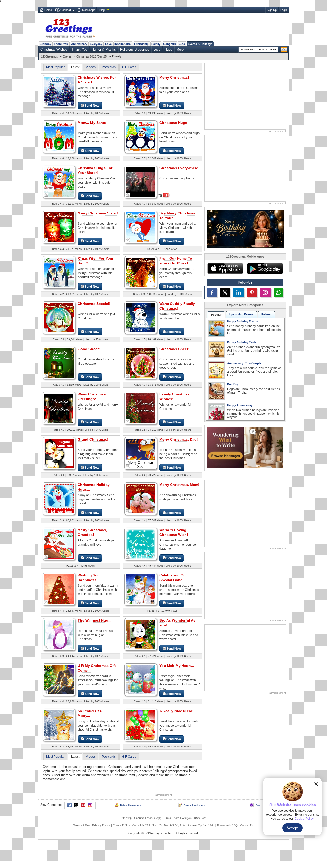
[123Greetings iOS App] (225, 268)
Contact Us (247, 825)
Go (284, 49)
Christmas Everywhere (178, 168)
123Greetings (49, 56)
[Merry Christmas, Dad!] (140, 453)
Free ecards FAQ (227, 825)
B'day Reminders (130, 805)
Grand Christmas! (93, 439)
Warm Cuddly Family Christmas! (177, 306)
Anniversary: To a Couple (244, 363)
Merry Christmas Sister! (98, 213)
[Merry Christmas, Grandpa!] (59, 543)
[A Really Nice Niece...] (140, 724)
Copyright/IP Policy (144, 825)
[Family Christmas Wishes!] (140, 408)
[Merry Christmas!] (140, 91)
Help (211, 825)
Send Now (92, 105)
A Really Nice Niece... (177, 711)
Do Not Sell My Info (172, 825)
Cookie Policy (121, 825)
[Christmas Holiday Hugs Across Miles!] (59, 498)
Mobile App (88, 10)
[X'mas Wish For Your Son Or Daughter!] (59, 272)
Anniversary (79, 44)
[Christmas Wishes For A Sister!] (59, 91)
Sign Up (272, 10)
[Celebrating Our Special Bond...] (140, 589)
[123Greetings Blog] (245, 447)
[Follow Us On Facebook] (212, 292)
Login (283, 10)
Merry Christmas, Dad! (178, 439)
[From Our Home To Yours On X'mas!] (140, 272)
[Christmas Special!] (59, 317)
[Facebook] (69, 805)
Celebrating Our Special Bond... (173, 577)
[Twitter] (76, 805)
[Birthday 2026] (245, 228)
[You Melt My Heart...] (140, 679)
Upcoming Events (241, 314)
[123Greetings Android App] (265, 268)
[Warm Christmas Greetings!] (59, 408)
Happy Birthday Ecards (242, 321)
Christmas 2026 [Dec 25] (91, 56)
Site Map (126, 817)
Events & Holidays (200, 44)
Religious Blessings (134, 49)
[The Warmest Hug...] (59, 634)
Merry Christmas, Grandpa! (92, 532)
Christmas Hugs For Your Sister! (95, 170)
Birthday (45, 44)
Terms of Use (81, 825)
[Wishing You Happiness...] (59, 589)
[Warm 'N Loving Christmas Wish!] (140, 543)
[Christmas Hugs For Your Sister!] (59, 181)
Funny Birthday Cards (242, 342)
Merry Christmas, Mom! (179, 485)
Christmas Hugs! (174, 123)
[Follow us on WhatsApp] (278, 292)
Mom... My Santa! (93, 123)
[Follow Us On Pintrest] (252, 292)
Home (48, 10)
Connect (65, 10)
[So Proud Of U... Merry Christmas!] (59, 724)
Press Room (171, 817)
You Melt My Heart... (176, 666)
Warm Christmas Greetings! (92, 396)
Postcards (109, 67)
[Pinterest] (83, 805)
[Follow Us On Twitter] (225, 292)
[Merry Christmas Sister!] (59, 227)
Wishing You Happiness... (89, 577)
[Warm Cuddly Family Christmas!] (140, 317)
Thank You (61, 44)
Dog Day (233, 384)
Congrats (169, 44)
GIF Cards (129, 67)
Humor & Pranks (103, 49)
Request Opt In (197, 825)
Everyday (96, 44)
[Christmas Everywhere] (140, 181)
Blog (102, 10)
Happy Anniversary (240, 405)
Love (108, 44)
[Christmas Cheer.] (140, 362)
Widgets (187, 817)
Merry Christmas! (174, 77)
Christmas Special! (94, 304)
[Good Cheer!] (59, 362)
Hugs (168, 49)
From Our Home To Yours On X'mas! (175, 260)
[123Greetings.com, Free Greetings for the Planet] (70, 27)
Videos (91, 67)
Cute (182, 44)
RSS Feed (200, 817)
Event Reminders (194, 805)
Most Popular (55, 67)
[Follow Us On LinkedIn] (238, 292)
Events (67, 56)
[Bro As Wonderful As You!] (140, 634)
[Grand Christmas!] (59, 453)
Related (266, 314)
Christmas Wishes (53, 49)
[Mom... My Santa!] (59, 136)
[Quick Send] (46, 104)
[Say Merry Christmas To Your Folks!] (140, 227)
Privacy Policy (101, 825)
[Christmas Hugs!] (140, 136)
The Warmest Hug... (94, 620)
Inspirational (122, 44)
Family (155, 44)
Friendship (141, 44)
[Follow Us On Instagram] (265, 292)
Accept (292, 828)
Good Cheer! (89, 349)
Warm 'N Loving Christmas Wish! (173, 532)
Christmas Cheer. (174, 349)
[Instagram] (90, 805)
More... (181, 49)
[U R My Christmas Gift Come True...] (59, 679)
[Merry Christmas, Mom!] (140, 498)
